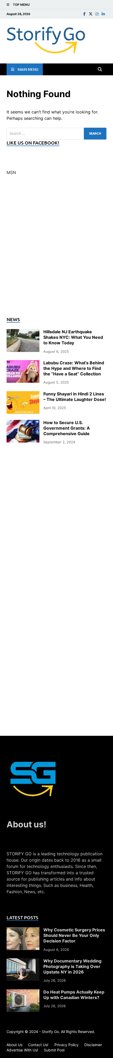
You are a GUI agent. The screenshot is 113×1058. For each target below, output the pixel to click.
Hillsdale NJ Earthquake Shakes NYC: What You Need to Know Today (73, 337)
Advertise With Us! (22, 1050)
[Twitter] (91, 13)
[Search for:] (56, 134)
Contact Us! (38, 1044)
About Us (14, 1044)
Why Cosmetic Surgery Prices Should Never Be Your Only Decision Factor (74, 935)
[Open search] (100, 69)
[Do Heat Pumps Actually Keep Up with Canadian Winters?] (23, 992)
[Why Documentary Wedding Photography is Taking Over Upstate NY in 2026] (23, 961)
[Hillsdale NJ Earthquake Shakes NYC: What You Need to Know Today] (23, 332)
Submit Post (54, 1050)
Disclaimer (93, 1044)
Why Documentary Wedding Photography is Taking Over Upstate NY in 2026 (72, 966)
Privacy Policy (66, 1044)
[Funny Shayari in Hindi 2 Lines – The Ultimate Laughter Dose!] (23, 394)
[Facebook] (84, 13)
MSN (11, 172)
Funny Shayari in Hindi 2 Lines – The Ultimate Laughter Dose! (74, 396)
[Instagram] (97, 13)
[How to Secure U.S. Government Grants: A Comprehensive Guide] (23, 423)
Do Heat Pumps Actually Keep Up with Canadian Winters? (73, 994)
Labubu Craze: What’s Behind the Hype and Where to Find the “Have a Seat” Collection (73, 368)
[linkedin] (103, 13)
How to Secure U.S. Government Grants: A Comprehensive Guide (66, 428)
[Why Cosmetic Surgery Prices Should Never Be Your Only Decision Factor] (23, 930)
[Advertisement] (56, 249)
